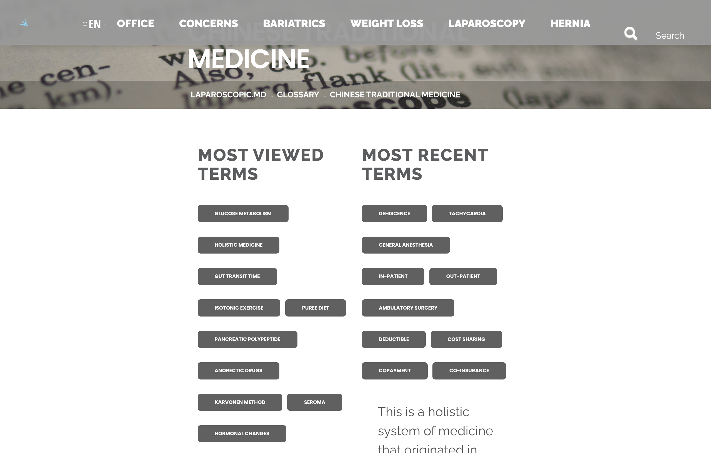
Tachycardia (467, 213)
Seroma (314, 402)
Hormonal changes (242, 433)
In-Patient (393, 276)
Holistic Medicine (239, 245)
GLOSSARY (298, 94)
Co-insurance (469, 370)
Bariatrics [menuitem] (294, 23)
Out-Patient (463, 276)
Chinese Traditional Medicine (395, 94)
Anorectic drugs (238, 370)
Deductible (394, 339)
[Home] (32, 23)
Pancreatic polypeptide (248, 339)
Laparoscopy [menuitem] (486, 23)
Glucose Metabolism (243, 213)
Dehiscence (394, 213)
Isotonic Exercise (239, 308)
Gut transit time (237, 276)
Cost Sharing (466, 339)
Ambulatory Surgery (408, 308)
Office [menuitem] (135, 23)
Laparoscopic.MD (228, 94)
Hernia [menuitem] (570, 23)
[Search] (612, 32)
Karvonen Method (240, 402)
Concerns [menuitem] (208, 23)
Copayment (395, 370)
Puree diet (315, 308)
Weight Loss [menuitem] (386, 23)
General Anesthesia (406, 245)
